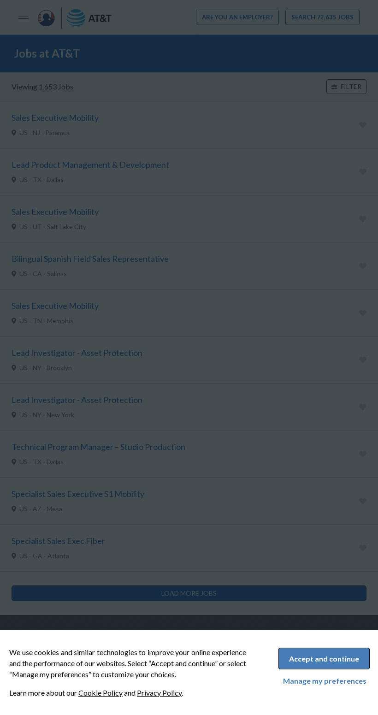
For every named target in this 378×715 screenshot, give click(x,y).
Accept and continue (324, 658)
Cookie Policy (100, 692)
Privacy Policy (159, 692)
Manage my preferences (324, 681)
